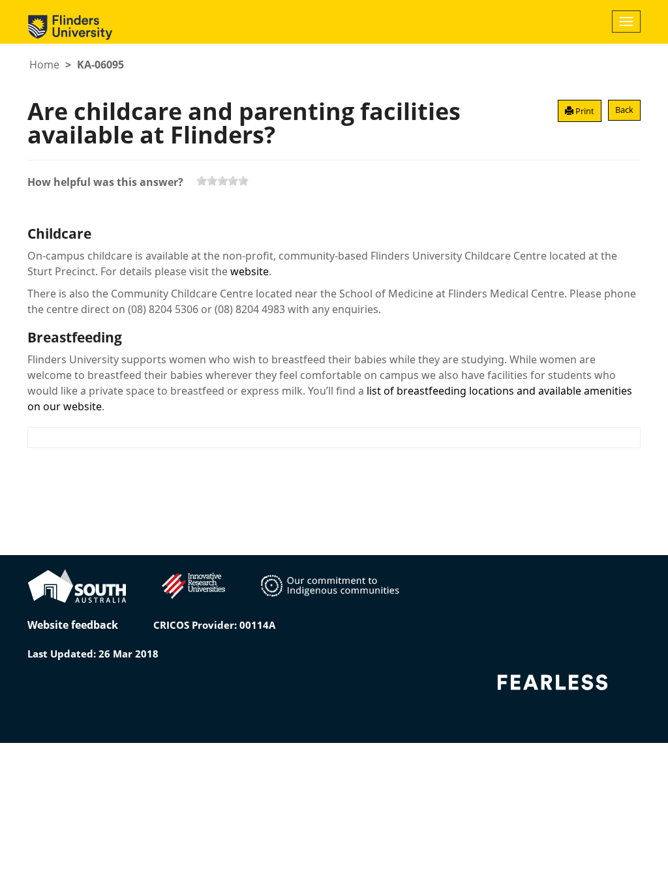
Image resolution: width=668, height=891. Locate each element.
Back (624, 109)
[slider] (222, 180)
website (249, 271)
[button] (579, 111)
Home (44, 64)
